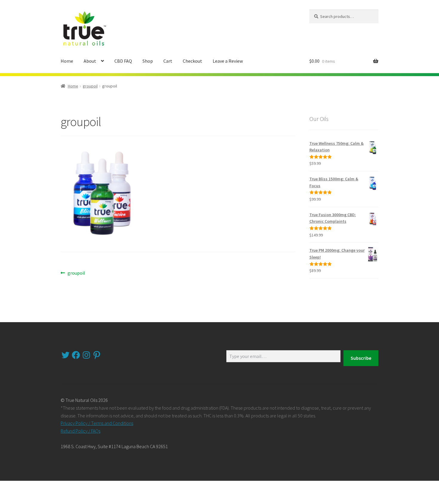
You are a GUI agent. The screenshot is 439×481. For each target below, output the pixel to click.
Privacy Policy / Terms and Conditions (97, 423)
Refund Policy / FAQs (80, 431)
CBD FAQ (123, 61)
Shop (147, 61)
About (90, 61)
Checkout (192, 61)
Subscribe (361, 358)
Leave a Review (228, 61)
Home (67, 61)
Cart (167, 61)
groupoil (90, 86)
